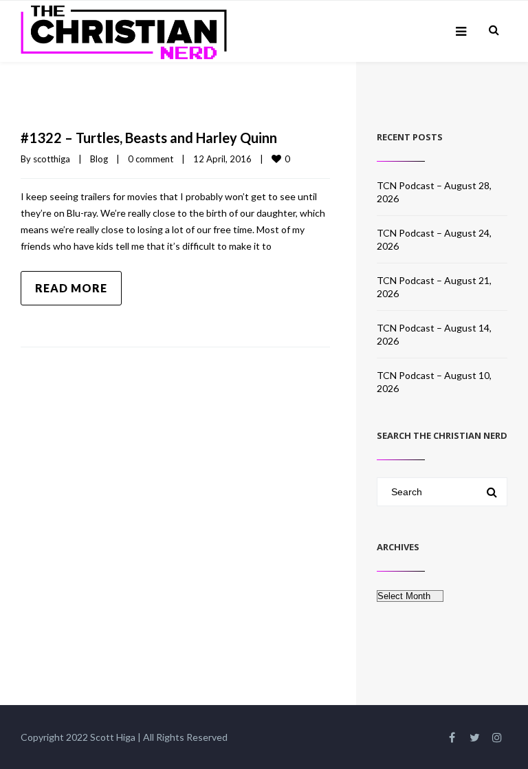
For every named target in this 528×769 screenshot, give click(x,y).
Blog (99, 158)
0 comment (150, 158)
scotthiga (51, 158)
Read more (71, 287)
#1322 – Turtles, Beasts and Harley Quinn (149, 137)
